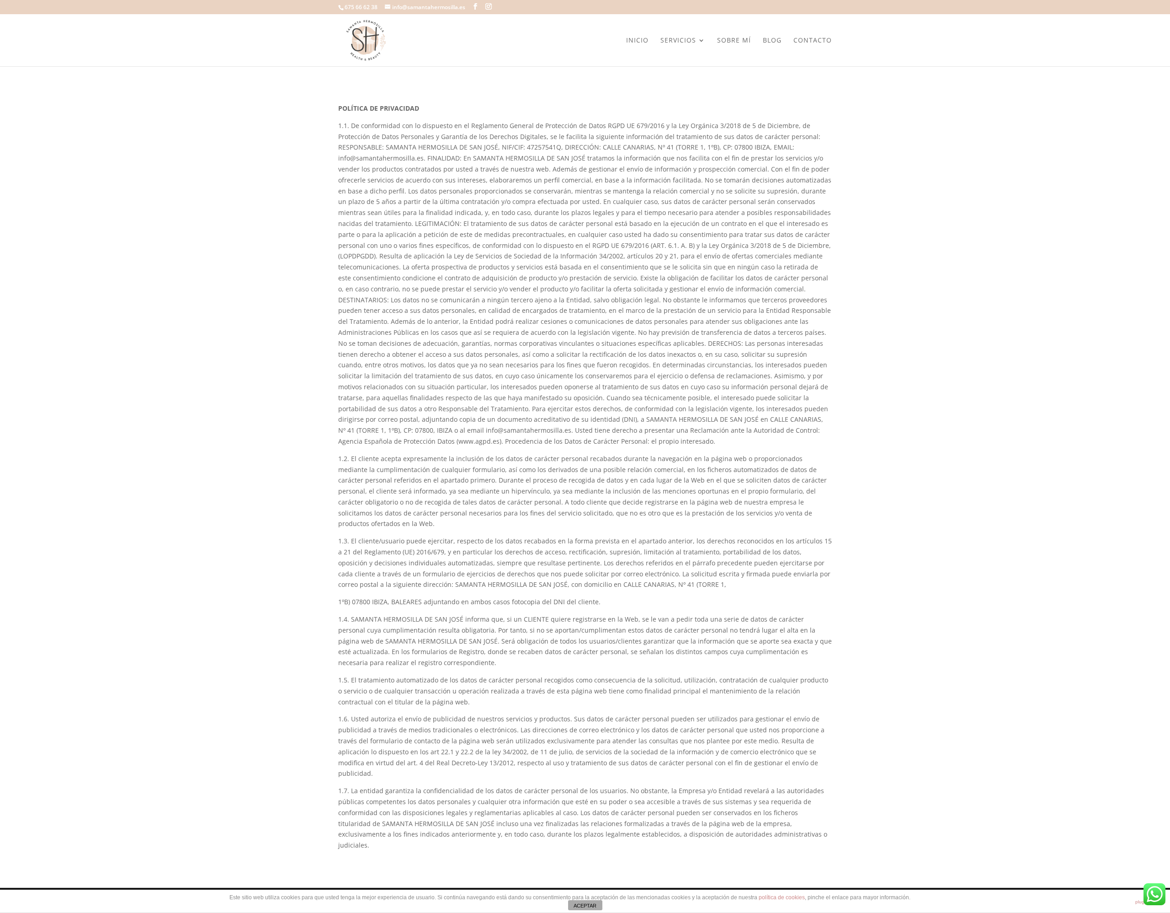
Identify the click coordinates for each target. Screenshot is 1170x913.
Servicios (678, 40)
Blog (772, 40)
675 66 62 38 (361, 7)
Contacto (812, 40)
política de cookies (782, 897)
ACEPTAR (585, 905)
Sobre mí (734, 40)
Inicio (637, 40)
